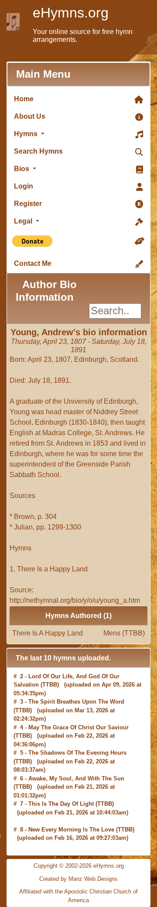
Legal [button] (24, 221)
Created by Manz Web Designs (78, 879)
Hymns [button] (26, 133)
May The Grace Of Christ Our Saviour (78, 727)
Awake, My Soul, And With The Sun (76, 778)
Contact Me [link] (32, 263)
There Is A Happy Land (78, 633)
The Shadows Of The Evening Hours (77, 752)
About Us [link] (29, 116)
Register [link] (28, 203)
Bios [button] (22, 168)
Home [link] (24, 99)
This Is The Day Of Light (61, 803)
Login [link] (23, 186)
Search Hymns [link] (38, 151)
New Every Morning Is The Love (71, 829)
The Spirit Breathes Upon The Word (76, 701)
